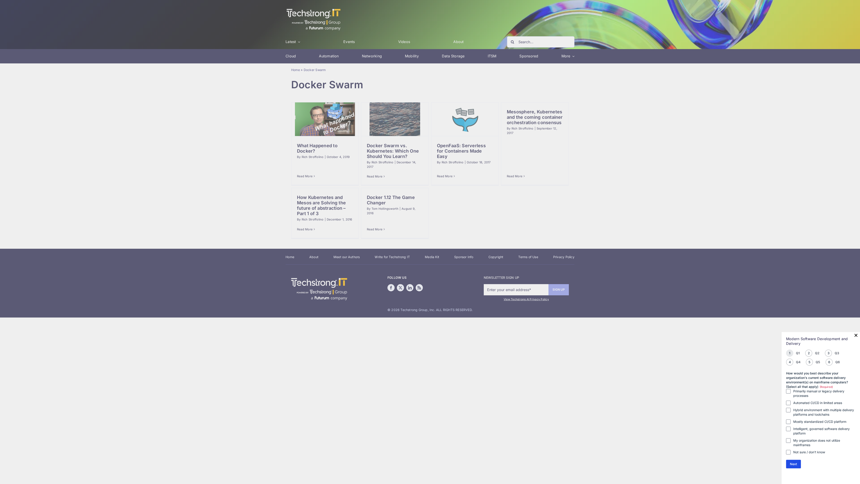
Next (793, 464)
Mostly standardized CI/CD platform (819, 422)
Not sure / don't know (809, 452)
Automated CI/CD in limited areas (817, 403)
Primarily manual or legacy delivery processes (818, 393)
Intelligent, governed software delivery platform (821, 431)
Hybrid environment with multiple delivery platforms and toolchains (823, 412)
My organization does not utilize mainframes (816, 443)
